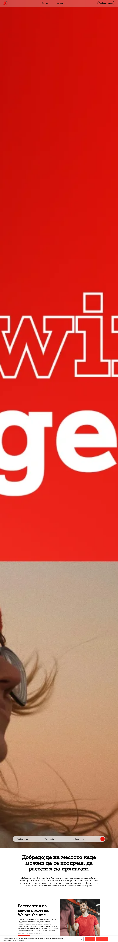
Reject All (89, 939)
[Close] (115, 939)
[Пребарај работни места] (102, 839)
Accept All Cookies (102, 939)
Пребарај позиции (106, 3)
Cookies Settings (78, 939)
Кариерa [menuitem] (59, 3)
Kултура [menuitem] (45, 3)
